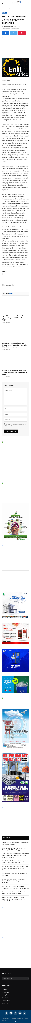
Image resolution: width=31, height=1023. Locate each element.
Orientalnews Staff (8, 26)
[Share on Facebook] (5, 33)
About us (4, 989)
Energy (4, 12)
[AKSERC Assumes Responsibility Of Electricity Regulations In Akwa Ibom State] (15, 360)
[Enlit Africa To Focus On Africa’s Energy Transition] (15, 46)
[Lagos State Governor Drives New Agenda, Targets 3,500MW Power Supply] (15, 306)
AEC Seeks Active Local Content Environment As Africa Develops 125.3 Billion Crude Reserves (14, 345)
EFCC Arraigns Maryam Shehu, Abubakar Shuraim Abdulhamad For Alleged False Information (13, 880)
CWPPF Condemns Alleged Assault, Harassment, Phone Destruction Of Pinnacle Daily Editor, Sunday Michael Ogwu (15, 855)
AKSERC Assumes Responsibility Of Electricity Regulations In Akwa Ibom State (14, 372)
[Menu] (3, 3)
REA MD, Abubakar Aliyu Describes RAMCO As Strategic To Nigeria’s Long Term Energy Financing (15, 868)
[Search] (28, 3)
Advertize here (6, 1000)
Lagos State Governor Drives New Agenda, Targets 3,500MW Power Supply (13, 318)
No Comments (6, 28)
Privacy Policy (6, 995)
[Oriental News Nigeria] (16, 3)
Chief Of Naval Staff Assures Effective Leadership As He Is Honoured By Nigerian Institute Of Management (13, 899)
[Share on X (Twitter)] (13, 33)
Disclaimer (4, 997)
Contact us (5, 1003)
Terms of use (5, 992)
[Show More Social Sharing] (27, 33)
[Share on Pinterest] (22, 33)
